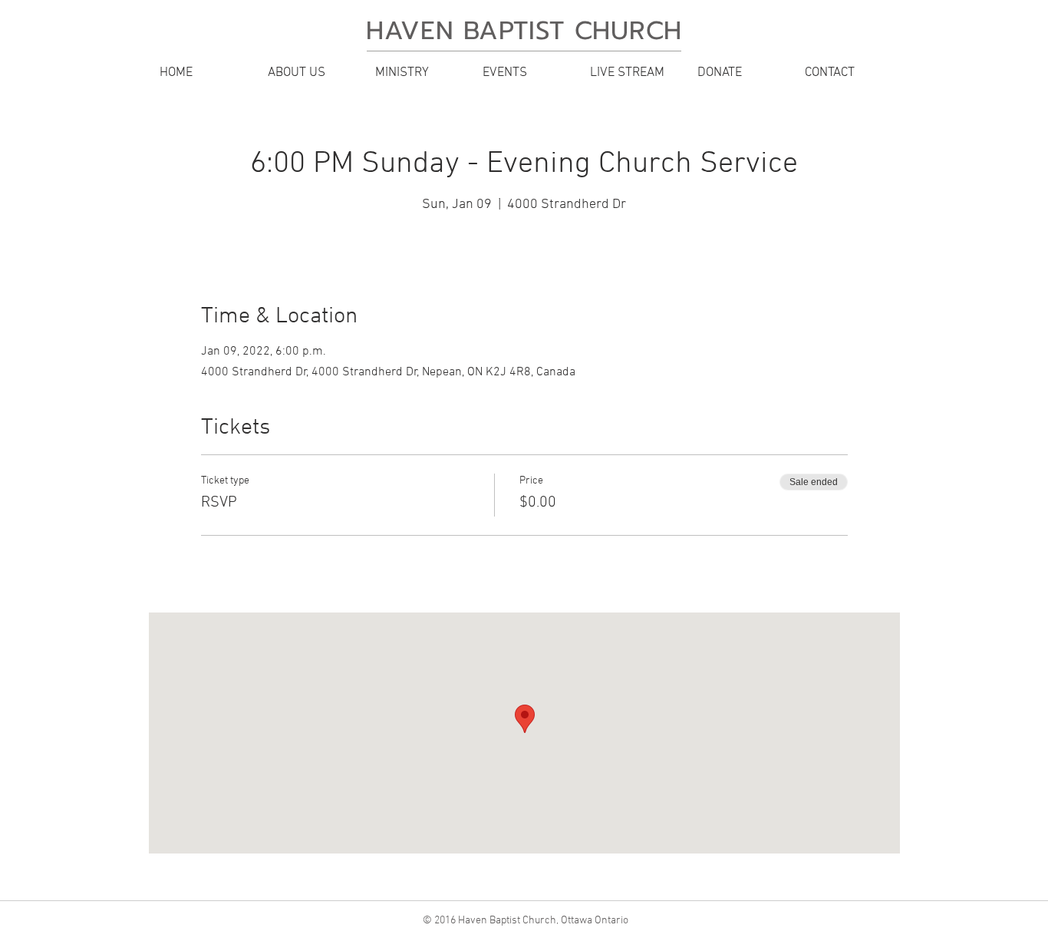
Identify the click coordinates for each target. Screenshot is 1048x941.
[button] (309, 73)
